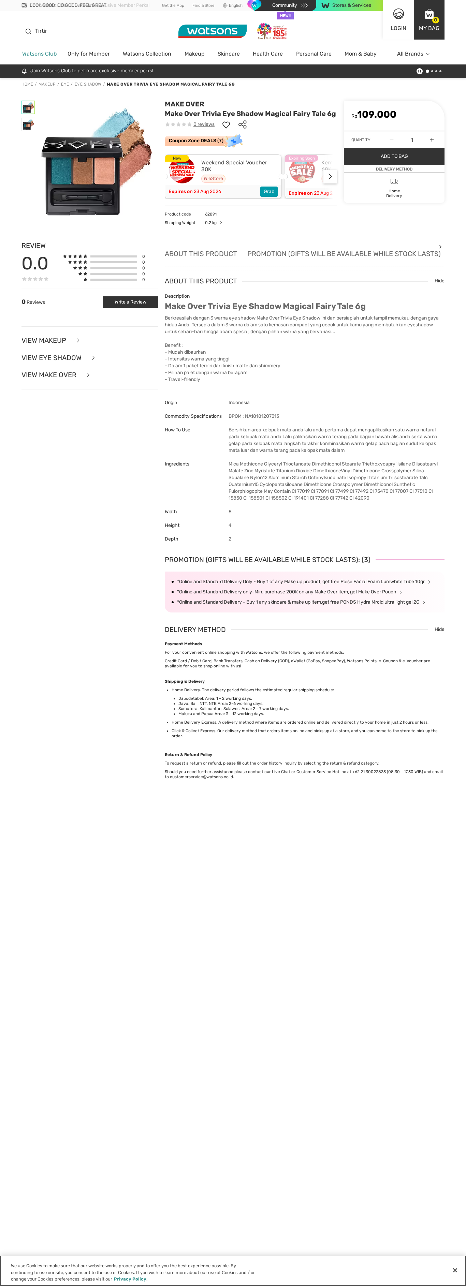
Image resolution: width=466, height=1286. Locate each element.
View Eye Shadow (52, 357)
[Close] (455, 1270)
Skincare (229, 53)
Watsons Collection (147, 53)
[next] (330, 176)
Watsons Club (39, 53)
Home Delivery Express (194, 722)
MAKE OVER (184, 104)
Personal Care (314, 53)
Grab (269, 191)
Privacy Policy (130, 1279)
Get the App (173, 5)
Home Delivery (186, 690)
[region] (233, 1271)
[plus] (432, 139)
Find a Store (203, 5)
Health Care (268, 53)
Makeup (195, 53)
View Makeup (44, 340)
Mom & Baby (361, 53)
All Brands (410, 53)
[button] (429, 20)
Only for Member (89, 53)
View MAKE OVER (49, 375)
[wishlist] (226, 124)
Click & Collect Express (193, 730)
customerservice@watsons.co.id (201, 776)
